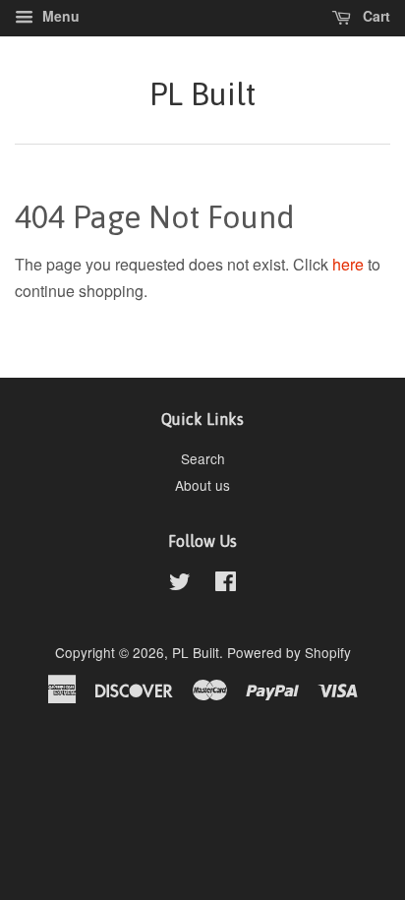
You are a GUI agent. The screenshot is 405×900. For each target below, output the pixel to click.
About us (202, 485)
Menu (59, 16)
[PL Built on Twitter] (180, 584)
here (348, 264)
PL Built (202, 94)
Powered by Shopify (289, 652)
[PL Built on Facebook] (225, 584)
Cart (374, 16)
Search (203, 458)
